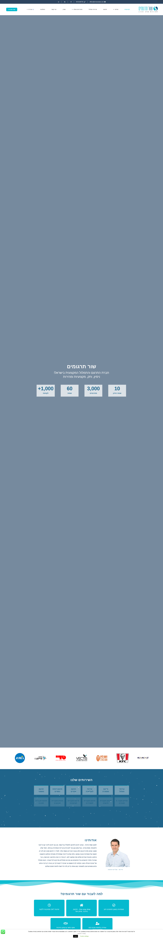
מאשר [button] (75, 936)
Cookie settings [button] (84, 936)
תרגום (105, 9)
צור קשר (53, 9)
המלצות (42, 9)
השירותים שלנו (78, 9)
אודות (116, 9)
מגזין (64, 9)
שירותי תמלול (93, 9)
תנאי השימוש (81, 933)
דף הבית (127, 9)
